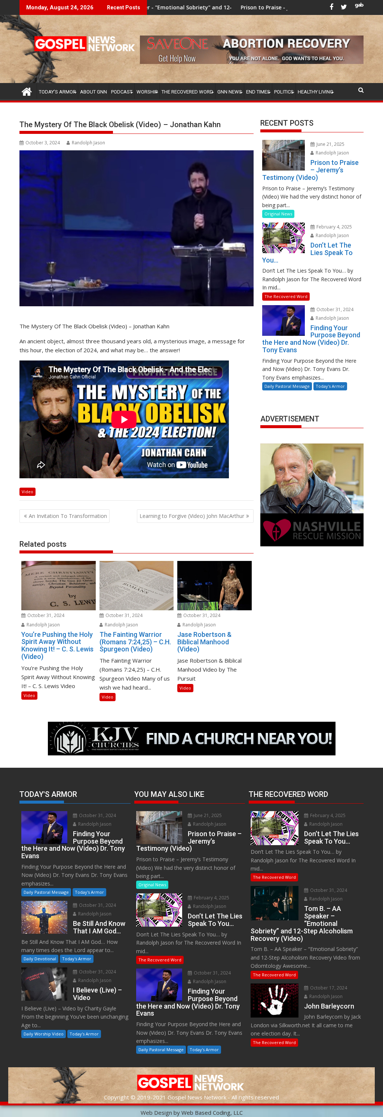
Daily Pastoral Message (287, 386)
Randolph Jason (88, 142)
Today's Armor (330, 386)
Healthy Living (315, 92)
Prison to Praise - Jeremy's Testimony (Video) (240, 7)
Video (27, 491)
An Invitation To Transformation (68, 515)
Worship (147, 92)
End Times (258, 92)
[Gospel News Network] (27, 90)
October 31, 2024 (45, 615)
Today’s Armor (57, 92)
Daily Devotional (40, 958)
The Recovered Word (187, 92)
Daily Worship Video (44, 1034)
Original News (278, 214)
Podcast (121, 92)
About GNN (93, 92)
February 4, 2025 (333, 227)
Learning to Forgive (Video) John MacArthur (192, 515)
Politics (284, 92)
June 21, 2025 (329, 144)
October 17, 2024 (328, 988)
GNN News (229, 92)
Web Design (156, 1112)
